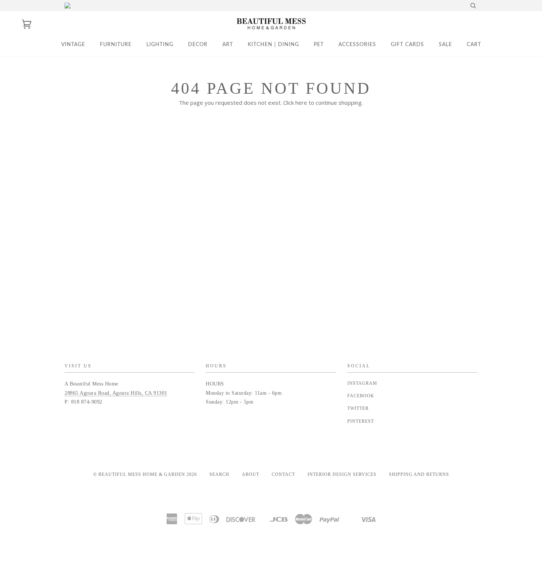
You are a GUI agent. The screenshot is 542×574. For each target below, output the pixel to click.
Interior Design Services (342, 474)
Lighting (159, 44)
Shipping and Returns (419, 474)
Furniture (116, 44)
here (301, 102)
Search (219, 474)
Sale (445, 44)
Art (227, 44)
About (250, 474)
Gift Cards (407, 44)
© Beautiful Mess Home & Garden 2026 (145, 474)
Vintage (73, 44)
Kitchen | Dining (273, 44)
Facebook (360, 395)
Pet (319, 44)
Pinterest (360, 421)
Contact (283, 474)
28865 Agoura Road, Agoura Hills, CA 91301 (116, 393)
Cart (474, 44)
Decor (198, 44)
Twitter (358, 408)
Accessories (357, 44)
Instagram (362, 383)
